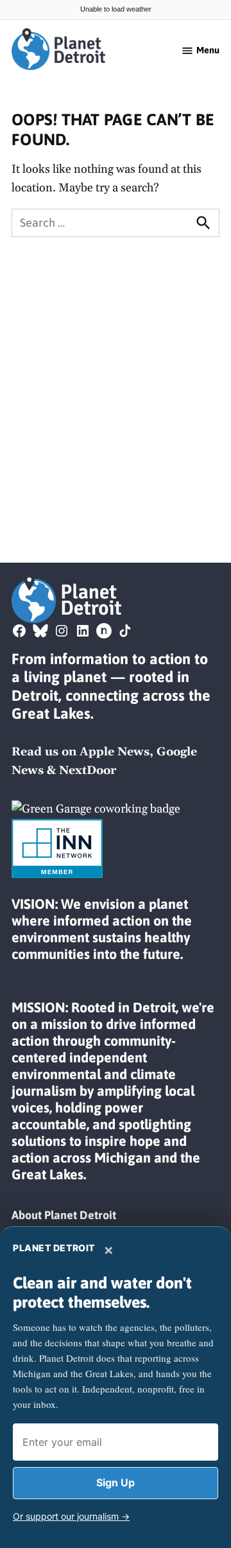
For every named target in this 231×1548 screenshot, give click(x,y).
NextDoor (87, 770)
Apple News (115, 751)
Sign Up (115, 1482)
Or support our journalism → (71, 1516)
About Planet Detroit (64, 1215)
